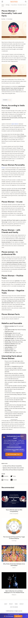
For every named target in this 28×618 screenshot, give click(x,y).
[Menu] (2, 2)
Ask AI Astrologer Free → (14, 454)
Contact (22, 603)
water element (14, 124)
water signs (17, 361)
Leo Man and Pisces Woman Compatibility (12, 465)
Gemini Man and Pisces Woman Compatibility (13, 469)
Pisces (3, 167)
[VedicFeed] (14, 1)
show (9, 99)
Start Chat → (18, 616)
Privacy (11, 603)
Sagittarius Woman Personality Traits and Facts (13, 467)
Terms (16, 603)
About (5, 603)
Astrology (7, 4)
